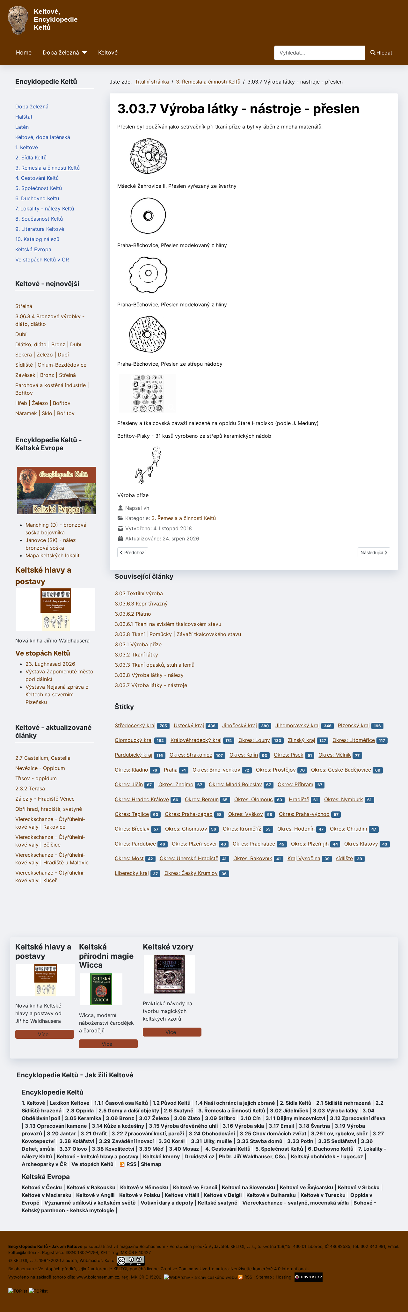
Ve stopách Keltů (42, 653)
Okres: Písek (288, 755)
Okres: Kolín (243, 755)
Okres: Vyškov (245, 814)
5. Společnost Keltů (38, 188)
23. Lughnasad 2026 (50, 664)
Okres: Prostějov (276, 769)
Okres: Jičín (129, 784)
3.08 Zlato (187, 1118)
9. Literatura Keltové (39, 229)
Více (43, 1034)
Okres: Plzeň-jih (310, 843)
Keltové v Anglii (95, 1195)
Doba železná (61, 52)
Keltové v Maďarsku (46, 1195)
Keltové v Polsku (139, 1195)
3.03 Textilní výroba (139, 593)
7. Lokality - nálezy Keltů (44, 208)
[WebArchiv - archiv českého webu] (201, 1276)
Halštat (24, 117)
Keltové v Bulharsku (271, 1195)
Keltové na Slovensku (248, 1187)
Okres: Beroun (202, 799)
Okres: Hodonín (296, 828)
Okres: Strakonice (191, 755)
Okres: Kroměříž (242, 828)
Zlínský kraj (301, 740)
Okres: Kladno (131, 769)
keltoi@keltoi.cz (24, 1252)
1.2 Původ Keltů (172, 1103)
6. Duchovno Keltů (37, 198)
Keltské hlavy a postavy (43, 951)
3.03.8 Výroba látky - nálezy (149, 675)
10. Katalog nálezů (37, 239)
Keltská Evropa (33, 249)
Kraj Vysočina (304, 858)
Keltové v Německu (144, 1187)
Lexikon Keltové (70, 1103)
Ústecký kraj (189, 725)
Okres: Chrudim (348, 828)
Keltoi (110, 1260)
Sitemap (151, 1164)
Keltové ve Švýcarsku (306, 1187)
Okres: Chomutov (186, 828)
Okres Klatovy (361, 843)
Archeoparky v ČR (44, 1164)
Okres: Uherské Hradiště (189, 858)
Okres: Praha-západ (189, 814)
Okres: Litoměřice (353, 740)
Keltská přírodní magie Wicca (106, 956)
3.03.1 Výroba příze (138, 644)
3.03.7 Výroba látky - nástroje (151, 685)
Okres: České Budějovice (341, 769)
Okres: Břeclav (132, 828)
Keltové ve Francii (195, 1187)
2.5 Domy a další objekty (128, 1110)
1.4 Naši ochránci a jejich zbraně (235, 1103)
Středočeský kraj (135, 725)
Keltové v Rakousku (91, 1187)
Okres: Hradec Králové (142, 799)
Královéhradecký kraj (196, 740)
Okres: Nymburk (343, 799)
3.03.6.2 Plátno (133, 614)
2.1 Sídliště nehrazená (343, 1103)
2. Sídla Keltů (31, 157)
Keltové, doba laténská (42, 137)
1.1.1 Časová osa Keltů (121, 1103)
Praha (171, 769)
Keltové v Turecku (323, 1195)
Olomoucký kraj (134, 740)
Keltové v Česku (42, 1187)
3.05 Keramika (83, 1118)
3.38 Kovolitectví (113, 1149)
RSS (248, 1276)
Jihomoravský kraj (297, 725)
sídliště (344, 858)
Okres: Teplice (132, 814)
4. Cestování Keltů (37, 178)
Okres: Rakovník (252, 858)
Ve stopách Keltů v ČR (42, 259)
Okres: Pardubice (135, 843)
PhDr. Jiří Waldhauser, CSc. (252, 1156)
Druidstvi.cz (200, 1156)
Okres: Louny (254, 740)
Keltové (108, 52)
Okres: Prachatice (254, 843)
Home (24, 52)
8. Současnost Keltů (39, 219)
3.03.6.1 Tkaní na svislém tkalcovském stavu (168, 624)
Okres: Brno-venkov (216, 769)
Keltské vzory (168, 946)
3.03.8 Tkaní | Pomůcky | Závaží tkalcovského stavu (178, 634)
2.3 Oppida (80, 1110)
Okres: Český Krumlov (191, 873)
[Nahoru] (397, 1300)
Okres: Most (129, 858)
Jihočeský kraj (239, 725)
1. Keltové (26, 147)
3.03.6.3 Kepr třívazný (141, 603)
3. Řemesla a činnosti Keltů (47, 168)
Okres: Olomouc (253, 799)
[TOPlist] (17, 1290)
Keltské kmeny (161, 1156)
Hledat (384, 52)
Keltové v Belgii (223, 1195)
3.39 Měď (151, 1149)
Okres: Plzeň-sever (194, 843)
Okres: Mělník (334, 755)
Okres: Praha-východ (304, 814)
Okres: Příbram (295, 784)
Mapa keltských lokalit (53, 555)
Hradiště (299, 799)
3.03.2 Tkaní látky (136, 654)
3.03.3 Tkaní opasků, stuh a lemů (154, 665)
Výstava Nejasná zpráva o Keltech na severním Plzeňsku (57, 694)
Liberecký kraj (132, 873)
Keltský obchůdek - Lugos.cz (327, 1156)
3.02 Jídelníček (289, 1110)
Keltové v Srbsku (359, 1187)
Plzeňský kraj (354, 725)
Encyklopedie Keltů (53, 1092)
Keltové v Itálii (182, 1195)
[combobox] (319, 53)
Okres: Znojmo (175, 784)
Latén (22, 127)
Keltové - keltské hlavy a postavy (97, 1156)
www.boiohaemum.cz (97, 1276)
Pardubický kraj (133, 755)
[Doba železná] (83, 52)
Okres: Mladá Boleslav (235, 784)
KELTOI (120, 1268)
